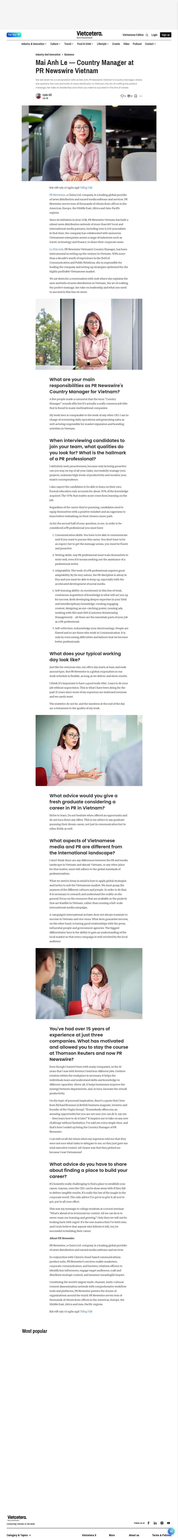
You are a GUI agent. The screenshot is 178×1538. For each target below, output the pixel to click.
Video (126, 44)
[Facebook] (148, 1523)
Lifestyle (101, 44)
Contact (149, 44)
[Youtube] (168, 1523)
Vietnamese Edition (133, 35)
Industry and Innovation (48, 54)
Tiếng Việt (86, 187)
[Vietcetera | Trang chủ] (89, 35)
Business (69, 54)
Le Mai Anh (56, 249)
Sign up (166, 35)
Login (154, 35)
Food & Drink (84, 44)
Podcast (137, 44)
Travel (67, 44)
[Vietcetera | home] (17, 1518)
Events (116, 44)
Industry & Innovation (33, 44)
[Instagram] (162, 1523)
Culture (54, 44)
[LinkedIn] (155, 1523)
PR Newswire (57, 194)
